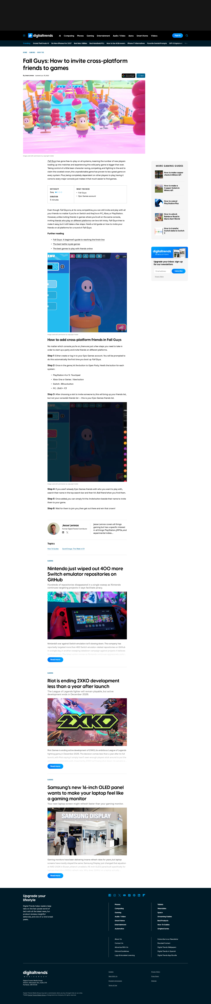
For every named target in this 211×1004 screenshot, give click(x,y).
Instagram (114, 895)
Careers (111, 972)
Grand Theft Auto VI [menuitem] (41, 43)
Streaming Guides (165, 916)
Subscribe (179, 271)
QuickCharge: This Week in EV (73, 549)
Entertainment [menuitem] (103, 36)
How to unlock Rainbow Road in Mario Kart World (172, 216)
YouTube (124, 895)
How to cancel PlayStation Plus (171, 202)
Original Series (163, 929)
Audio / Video (120, 916)
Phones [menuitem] (80, 36)
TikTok (129, 895)
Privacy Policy (159, 276)
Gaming (118, 912)
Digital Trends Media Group (37, 995)
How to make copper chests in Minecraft (173, 173)
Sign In (177, 35)
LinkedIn (139, 895)
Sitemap (154, 981)
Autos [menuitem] (131, 36)
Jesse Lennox (29, 76)
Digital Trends (36, 39)
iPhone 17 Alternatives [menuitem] (136, 43)
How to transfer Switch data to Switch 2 (174, 230)
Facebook (110, 895)
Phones (117, 904)
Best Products (163, 921)
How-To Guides (53, 549)
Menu (24, 35)
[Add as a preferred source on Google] (128, 75)
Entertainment (120, 925)
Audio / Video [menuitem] (119, 36)
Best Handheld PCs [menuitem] (97, 43)
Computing (119, 908)
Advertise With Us (121, 947)
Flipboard (144, 895)
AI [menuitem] (60, 36)
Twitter (119, 895)
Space (160, 912)
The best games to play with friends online (73, 248)
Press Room (155, 976)
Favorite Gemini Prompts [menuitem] (157, 43)
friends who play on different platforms (73, 220)
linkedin (63, 532)
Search (187, 35)
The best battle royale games (66, 244)
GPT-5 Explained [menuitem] (175, 43)
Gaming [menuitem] (90, 36)
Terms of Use (113, 985)
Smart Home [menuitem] (142, 36)
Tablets (160, 904)
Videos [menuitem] (154, 36)
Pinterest (134, 895)
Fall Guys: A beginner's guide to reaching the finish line (79, 239)
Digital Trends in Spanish (167, 951)
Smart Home (120, 921)
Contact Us (119, 943)
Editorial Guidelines (122, 951)
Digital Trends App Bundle (167, 955)
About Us (118, 939)
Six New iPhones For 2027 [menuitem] (61, 43)
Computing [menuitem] (69, 36)
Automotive (119, 929)
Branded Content (164, 943)
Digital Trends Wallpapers (167, 947)
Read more (55, 659)
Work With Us (113, 976)
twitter (67, 532)
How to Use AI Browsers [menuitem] (116, 43)
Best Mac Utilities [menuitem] (80, 43)
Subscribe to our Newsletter (168, 939)
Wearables (162, 908)
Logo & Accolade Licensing (125, 955)
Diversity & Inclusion (115, 981)
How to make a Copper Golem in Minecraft (171, 188)
